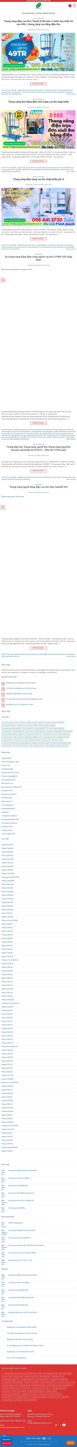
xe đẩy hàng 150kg (7, 1400)
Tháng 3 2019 (5, 1136)
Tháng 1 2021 (5, 1075)
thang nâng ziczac (6, 92)
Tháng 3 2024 (5, 945)
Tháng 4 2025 (5, 902)
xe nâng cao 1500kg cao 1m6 (10, 1385)
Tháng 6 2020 (5, 1100)
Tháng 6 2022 (5, 1021)
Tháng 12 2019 (6, 1122)
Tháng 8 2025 (5, 888)
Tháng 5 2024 (5, 938)
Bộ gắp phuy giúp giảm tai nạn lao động (19, 693)
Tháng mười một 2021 (8, 1046)
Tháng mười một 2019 (8, 1125)
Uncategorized (6, 769)
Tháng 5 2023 (5, 981)
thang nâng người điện (35, 429)
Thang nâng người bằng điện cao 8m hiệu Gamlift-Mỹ (38, 487)
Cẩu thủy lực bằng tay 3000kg (47, 725)
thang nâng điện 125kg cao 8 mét (48, 433)
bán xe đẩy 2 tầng (6, 1376)
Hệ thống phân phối (34, 1441)
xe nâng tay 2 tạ (6, 1391)
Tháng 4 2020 (5, 1108)
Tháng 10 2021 (6, 1050)
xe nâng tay (5, 798)
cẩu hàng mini (20, 725)
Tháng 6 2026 (5, 852)
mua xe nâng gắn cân (19, 731)
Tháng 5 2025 (5, 899)
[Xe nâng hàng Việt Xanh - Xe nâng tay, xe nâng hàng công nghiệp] (38, 6)
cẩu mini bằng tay (7, 834)
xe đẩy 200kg (64, 1397)
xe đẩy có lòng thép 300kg (36, 746)
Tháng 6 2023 (5, 978)
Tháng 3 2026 (5, 862)
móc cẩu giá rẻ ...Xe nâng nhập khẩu (35, 731)
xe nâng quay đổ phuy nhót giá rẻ (41, 1388)
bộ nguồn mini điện (18, 1376)
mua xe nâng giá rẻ (7, 731)
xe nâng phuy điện (26, 1388)
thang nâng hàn (58, 731)
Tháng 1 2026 (5, 870)
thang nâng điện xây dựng (49, 437)
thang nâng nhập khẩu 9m (27, 1379)
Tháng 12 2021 (6, 1043)
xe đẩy (3, 812)
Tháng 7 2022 (5, 1017)
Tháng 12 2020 (6, 1079)
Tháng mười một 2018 (8, 1147)
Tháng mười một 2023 (8, 960)
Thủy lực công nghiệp (8, 776)
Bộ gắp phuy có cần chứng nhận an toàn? (19, 704)
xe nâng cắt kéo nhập (24, 1385)
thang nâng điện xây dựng (66, 90)
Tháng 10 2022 (6, 1007)
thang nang (33, 90)
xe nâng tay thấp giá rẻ (22, 1397)
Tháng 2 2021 (5, 1072)
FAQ (55, 1441)
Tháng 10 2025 (6, 881)
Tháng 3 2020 (5, 1111)
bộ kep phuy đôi (32, 722)
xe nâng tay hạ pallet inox (54, 1394)
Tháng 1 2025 (5, 913)
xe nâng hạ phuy (51, 1385)
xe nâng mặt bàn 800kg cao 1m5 (10, 1388)
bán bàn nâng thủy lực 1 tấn (50, 1373)
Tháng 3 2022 (5, 1032)
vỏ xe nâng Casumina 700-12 (33, 734)
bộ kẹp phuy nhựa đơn (44, 722)
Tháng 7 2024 (5, 931)
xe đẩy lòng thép (18, 1400)
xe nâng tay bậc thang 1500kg (10, 743)
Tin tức (45, 1441)
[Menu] (2, 5)
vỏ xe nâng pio (46, 734)
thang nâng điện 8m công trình (19, 92)
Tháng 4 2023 (5, 985)
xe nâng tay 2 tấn (46, 740)
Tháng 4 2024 (5, 942)
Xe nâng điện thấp (7, 808)
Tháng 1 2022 (5, 1039)
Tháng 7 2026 (5, 848)
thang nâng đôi (26, 90)
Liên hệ (51, 1441)
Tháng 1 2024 (5, 953)
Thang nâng (38, 254)
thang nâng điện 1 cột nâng (8, 433)
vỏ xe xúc (54, 734)
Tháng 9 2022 (5, 1010)
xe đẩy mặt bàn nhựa (62, 746)
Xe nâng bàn (5, 790)
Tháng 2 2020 (5, 1115)
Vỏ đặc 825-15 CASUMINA (31, 1382)
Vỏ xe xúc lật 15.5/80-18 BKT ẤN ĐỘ (12, 1382)
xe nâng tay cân (42, 1394)
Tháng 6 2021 (5, 1057)
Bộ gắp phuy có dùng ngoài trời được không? (21, 683)
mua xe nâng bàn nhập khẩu (56, 728)
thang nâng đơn (61, 437)
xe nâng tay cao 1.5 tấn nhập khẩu (11, 1394)
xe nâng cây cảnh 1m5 (49, 737)
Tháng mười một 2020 (8, 1082)
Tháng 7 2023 (5, 974)
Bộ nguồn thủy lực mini (9, 772)
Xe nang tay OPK (70, 1382)
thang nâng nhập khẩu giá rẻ (46, 92)
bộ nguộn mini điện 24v (58, 722)
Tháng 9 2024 (5, 924)
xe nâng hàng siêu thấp (63, 737)
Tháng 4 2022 (5, 1028)
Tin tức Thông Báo (38, 18)
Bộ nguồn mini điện (7, 794)
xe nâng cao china (17, 737)
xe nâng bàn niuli (6, 737)
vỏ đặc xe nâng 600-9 (64, 734)
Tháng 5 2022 (5, 1025)
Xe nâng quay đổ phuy (8, 819)
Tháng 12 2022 (6, 999)
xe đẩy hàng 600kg (50, 746)
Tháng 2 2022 (5, 1035)
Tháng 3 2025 (5, 906)
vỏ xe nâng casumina (8, 823)
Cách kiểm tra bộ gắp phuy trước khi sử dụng (21, 688)
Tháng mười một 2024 (8, 920)
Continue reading (38, 83)
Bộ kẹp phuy (5, 801)
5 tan (3, 722)
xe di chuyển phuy (7, 780)
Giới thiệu (23, 1441)
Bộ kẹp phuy (5, 826)
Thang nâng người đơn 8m (52, 90)
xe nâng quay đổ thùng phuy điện (31, 740)
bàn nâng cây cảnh (19, 1373)
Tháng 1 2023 (5, 996)
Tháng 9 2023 (5, 967)
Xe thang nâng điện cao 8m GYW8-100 (63, 429)
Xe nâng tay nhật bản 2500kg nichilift (60, 743)
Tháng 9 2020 (5, 1090)
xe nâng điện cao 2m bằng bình (38, 1397)
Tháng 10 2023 (6, 963)
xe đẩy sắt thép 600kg (30, 1400)
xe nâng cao (5, 830)
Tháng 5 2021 (5, 1061)
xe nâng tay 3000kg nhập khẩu (36, 1391)
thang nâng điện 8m (59, 92)
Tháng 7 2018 (5, 1151)
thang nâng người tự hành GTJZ (10, 1379)
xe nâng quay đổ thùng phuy (58, 1388)
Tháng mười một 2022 (8, 1003)
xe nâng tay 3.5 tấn (57, 740)
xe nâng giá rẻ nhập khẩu (38, 1385)
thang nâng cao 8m (6, 94)
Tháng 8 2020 (5, 1093)
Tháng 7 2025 (5, 891)
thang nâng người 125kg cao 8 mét (10, 431)
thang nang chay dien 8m (31, 1376)
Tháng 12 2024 (6, 917)
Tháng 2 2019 (5, 1140)
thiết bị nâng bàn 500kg (42, 1379)
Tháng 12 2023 (6, 956)
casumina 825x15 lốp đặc (8, 725)
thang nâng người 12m (58, 1376)
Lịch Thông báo (6, 805)
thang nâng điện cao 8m (17, 435)
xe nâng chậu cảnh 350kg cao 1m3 (32, 737)
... (2, 1373)
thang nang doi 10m (45, 1376)
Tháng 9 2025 (5, 884)
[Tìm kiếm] (69, 5)
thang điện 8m (40, 90)
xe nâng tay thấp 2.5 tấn (8, 746)
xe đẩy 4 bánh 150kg (22, 746)
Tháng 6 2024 (5, 935)
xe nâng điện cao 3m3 (53, 1397)
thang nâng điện (71, 431)
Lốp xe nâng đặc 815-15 (41, 728)
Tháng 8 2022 (5, 1014)
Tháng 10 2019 (6, 1129)
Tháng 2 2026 (5, 866)
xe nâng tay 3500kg (51, 1391)
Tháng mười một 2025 (8, 877)
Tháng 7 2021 (5, 1054)
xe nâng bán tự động (8, 816)
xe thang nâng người (37, 431)
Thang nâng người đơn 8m (53, 435)
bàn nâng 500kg (9, 1373)
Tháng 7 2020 (5, 1097)
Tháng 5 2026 (5, 855)
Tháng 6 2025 (5, 895)
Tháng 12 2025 (6, 873)
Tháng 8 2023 (5, 971)
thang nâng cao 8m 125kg (39, 435)
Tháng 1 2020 (5, 1118)
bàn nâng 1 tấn (10, 722)
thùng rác (20, 734)
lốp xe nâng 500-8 (28, 728)
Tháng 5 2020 (5, 1104)
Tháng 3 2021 (5, 1068)
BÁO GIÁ (70, 1443)
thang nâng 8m (69, 92)
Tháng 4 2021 (5, 1064)
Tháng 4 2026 (5, 859)
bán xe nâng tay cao (21, 722)
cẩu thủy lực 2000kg (31, 725)
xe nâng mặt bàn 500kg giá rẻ (65, 1385)
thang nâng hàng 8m (23, 429)
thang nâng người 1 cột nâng (50, 431)
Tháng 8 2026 (5, 844)
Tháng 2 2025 (5, 909)
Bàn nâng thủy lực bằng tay (10, 787)
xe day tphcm (60, 1382)
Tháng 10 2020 (6, 1086)
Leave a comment (71, 94)
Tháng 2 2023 (5, 992)
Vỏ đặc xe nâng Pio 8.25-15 (48, 1382)
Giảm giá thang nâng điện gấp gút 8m (12, 728)
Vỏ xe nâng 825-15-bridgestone (58, 1379)
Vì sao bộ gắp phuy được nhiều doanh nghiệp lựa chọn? (24, 699)
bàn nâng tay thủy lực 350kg (33, 1373)
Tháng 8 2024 (5, 927)
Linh (47, 29)
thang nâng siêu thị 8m (33, 433)
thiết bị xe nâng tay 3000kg (9, 734)
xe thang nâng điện (14, 439)
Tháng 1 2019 (5, 1144)
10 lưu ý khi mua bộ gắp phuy (16, 1358)
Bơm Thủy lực (6, 783)
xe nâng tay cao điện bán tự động (40, 743)
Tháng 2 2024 (5, 949)
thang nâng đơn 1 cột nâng (35, 437)
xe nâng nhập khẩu (7, 740)
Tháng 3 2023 (5, 989)
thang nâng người (16, 94)
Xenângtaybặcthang (25, 743)
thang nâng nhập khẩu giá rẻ (12, 437)
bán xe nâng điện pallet (65, 1373)
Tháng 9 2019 (5, 1133)
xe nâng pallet (17, 740)
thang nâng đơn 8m (33, 92)
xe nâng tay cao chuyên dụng (29, 1394)
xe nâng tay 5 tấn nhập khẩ (19, 1391)
